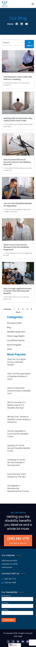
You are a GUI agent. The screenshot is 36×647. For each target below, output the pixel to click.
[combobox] (14, 645)
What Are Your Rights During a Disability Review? (16, 362)
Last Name (5, 610)
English (14, 645)
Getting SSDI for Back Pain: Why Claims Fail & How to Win (18, 119)
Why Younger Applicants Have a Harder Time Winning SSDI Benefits (18, 291)
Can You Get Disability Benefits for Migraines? (18, 204)
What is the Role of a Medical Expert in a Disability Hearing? (16, 405)
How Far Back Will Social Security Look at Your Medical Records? (17, 162)
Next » (18, 312)
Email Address (7, 596)
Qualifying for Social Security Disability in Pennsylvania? (16, 462)
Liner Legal (18, 636)
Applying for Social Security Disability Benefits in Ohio (18, 448)
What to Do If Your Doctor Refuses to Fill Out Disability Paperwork (16, 247)
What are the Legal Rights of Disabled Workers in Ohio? (18, 376)
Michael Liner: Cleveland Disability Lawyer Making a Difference (19, 419)
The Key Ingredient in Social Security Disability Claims (17, 434)
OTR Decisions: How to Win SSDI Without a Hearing (18, 78)
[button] (17, 24)
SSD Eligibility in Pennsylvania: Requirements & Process (18, 488)
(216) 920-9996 (10, 582)
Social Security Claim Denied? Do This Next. (16, 475)
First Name (5, 603)
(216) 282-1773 (18, 538)
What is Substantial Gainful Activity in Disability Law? (19, 391)
